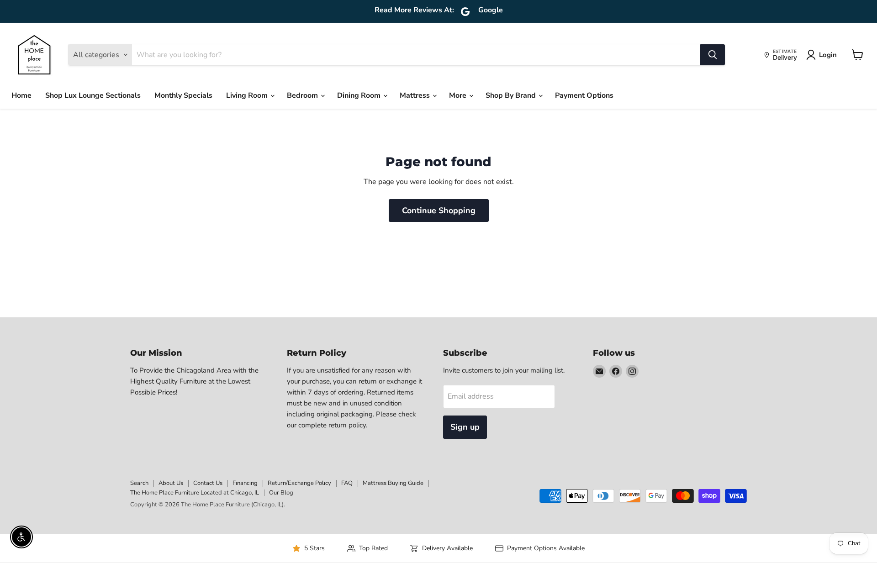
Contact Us (207, 483)
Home (21, 95)
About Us (170, 483)
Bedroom (303, 95)
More (458, 95)
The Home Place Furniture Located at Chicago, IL (194, 493)
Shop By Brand (512, 95)
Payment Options (584, 95)
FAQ (347, 483)
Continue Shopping (438, 210)
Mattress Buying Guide (393, 483)
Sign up (465, 426)
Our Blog (281, 493)
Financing (245, 483)
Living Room (247, 95)
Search (139, 483)
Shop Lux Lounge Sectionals (93, 95)
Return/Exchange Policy (299, 483)
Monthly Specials (183, 95)
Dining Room (359, 95)
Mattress (416, 95)
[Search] (712, 54)
